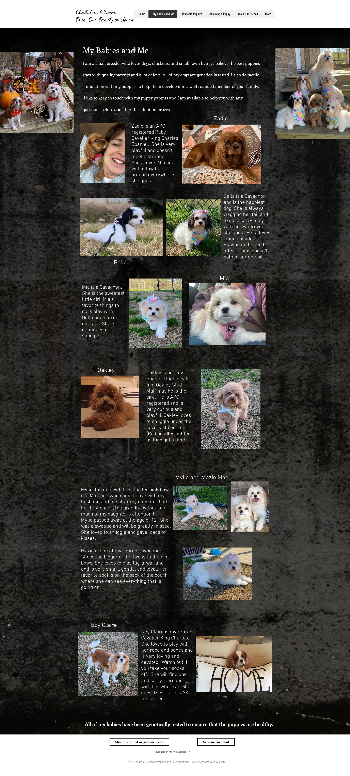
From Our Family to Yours (104, 19)
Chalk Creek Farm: (96, 11)
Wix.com (221, 762)
